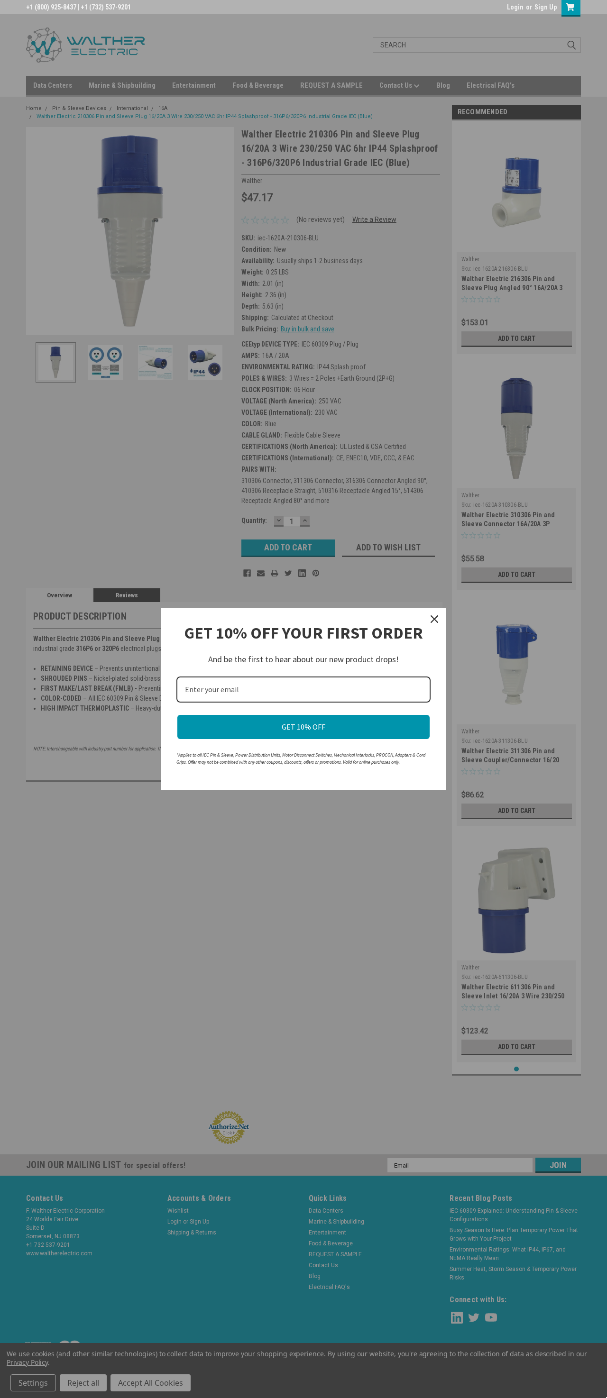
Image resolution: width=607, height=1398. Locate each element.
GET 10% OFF (303, 726)
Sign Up (545, 7)
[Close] (434, 619)
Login (515, 7)
